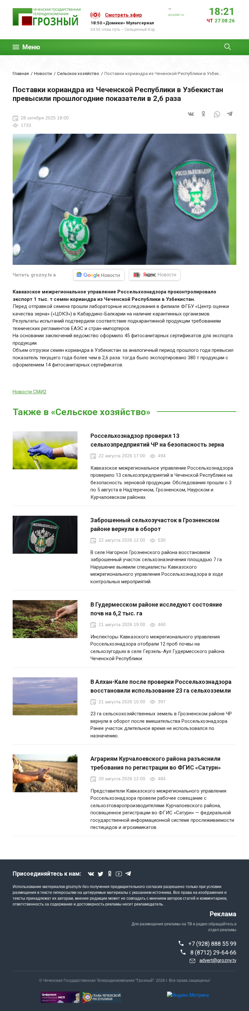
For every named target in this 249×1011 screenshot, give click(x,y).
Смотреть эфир (123, 15)
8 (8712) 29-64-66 (213, 952)
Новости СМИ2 (29, 392)
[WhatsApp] (217, 118)
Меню (31, 47)
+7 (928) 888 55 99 (212, 943)
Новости (43, 73)
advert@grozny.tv (217, 960)
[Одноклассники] (204, 118)
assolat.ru (176, 15)
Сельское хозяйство (78, 73)
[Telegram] (230, 118)
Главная (21, 73)
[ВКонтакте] (191, 118)
